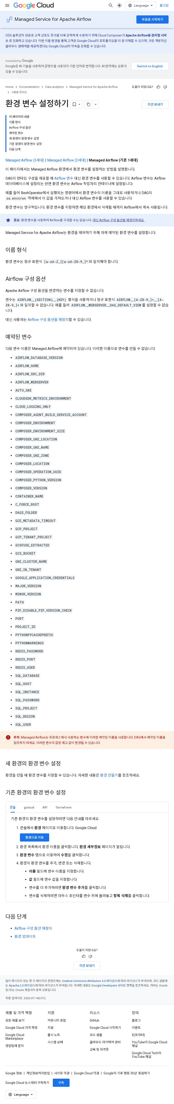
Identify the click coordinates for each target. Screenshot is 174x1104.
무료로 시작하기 (152, 19)
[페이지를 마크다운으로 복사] (89, 104)
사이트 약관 (62, 1073)
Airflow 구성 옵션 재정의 (33, 928)
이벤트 (136, 1027)
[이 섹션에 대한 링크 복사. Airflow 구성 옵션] (50, 279)
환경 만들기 (109, 775)
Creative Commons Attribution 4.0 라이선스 (89, 981)
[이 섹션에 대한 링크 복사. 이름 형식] (31, 250)
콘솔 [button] (13, 807)
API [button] (44, 807)
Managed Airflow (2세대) (66, 160)
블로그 (136, 1020)
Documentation (29, 87)
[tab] (13, 807)
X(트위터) (138, 1035)
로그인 (164, 5)
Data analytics (54, 87)
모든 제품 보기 (14, 1020)
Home (9, 87)
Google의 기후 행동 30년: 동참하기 (127, 1073)
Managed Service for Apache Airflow (52, 19)
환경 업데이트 (25, 936)
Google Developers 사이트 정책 (112, 985)
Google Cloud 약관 (86, 1073)
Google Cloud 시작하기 (105, 1027)
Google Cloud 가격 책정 (21, 1027)
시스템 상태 (55, 1042)
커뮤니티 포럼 (57, 1020)
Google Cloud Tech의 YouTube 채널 (146, 1054)
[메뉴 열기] (7, 5)
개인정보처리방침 (38, 1073)
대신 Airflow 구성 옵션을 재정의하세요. (119, 220)
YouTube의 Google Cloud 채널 (149, 1044)
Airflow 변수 (63, 178)
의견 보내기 (155, 104)
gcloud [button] (29, 807)
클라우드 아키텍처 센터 (105, 1042)
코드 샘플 (96, 1035)
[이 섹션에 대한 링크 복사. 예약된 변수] (36, 337)
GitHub (94, 1020)
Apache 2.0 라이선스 (22, 985)
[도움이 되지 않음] (165, 87)
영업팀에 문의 (14, 1046)
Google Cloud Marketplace (14, 1036)
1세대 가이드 (19, 92)
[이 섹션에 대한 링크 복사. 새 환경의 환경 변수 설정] (65, 764)
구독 (61, 1083)
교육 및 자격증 (99, 1049)
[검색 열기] (111, 5)
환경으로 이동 (34, 837)
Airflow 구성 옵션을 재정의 (48, 319)
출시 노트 (54, 1035)
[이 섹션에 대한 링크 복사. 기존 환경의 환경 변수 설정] (70, 793)
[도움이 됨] (158, 87)
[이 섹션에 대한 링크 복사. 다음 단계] (31, 917)
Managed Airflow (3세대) (24, 160)
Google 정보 (13, 1073)
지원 (50, 1027)
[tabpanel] (87, 857)
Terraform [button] (63, 807)
